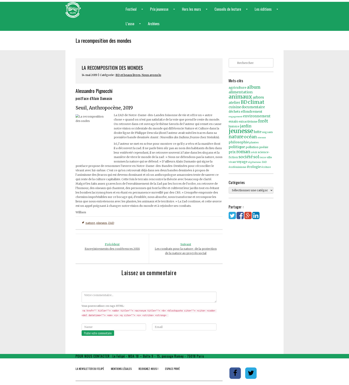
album (254, 87)
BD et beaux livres (128, 75)
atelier (234, 102)
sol (256, 156)
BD (244, 102)
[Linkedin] (256, 217)
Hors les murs (195, 11)
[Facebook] (240, 217)
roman (243, 151)
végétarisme (254, 162)
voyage (242, 162)
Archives (154, 23)
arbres (258, 97)
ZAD (111, 223)
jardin (245, 126)
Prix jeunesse (163, 11)
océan (250, 136)
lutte (258, 132)
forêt (263, 121)
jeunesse (241, 131)
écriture (266, 167)
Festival (135, 11)
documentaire (253, 107)
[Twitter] (232, 217)
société (246, 156)
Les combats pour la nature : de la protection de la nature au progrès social (186, 248)
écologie (254, 167)
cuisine (235, 107)
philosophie (239, 142)
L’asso (134, 26)
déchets (234, 111)
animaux (240, 96)
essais (233, 121)
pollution (252, 147)
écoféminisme (237, 167)
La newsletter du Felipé (90, 368)
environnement (256, 116)
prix (232, 152)
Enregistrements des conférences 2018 (112, 246)
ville (269, 157)
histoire (234, 126)
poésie (263, 147)
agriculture (237, 87)
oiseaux (101, 223)
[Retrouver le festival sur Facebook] (236, 372)
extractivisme (248, 121)
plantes (254, 142)
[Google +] (248, 217)
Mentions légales (121, 368)
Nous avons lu (151, 75)
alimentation (241, 92)
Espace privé (172, 368)
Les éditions (267, 11)
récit (254, 152)
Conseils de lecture (231, 11)
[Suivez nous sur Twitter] (251, 372)
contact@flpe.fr (217, 356)
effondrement (251, 111)
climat (256, 102)
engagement (235, 116)
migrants (267, 132)
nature (90, 223)
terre (263, 157)
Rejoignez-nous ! (148, 368)
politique (237, 147)
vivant (232, 162)
